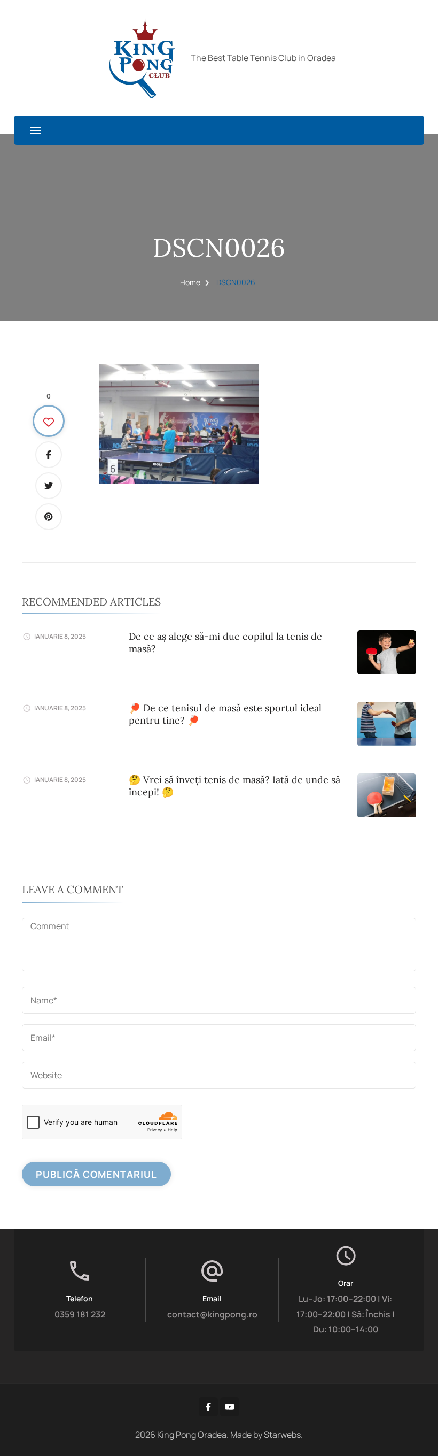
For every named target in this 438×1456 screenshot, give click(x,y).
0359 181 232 (79, 1314)
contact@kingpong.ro (212, 1314)
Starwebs (282, 1434)
